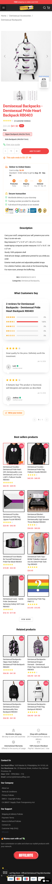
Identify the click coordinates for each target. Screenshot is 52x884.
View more (26, 619)
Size (4, 130)
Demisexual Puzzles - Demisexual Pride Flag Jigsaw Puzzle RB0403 (12, 516)
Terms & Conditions (9, 792)
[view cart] (48, 7)
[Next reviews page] (46, 419)
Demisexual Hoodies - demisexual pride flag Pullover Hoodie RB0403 (37, 469)
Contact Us (6, 825)
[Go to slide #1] (19, 95)
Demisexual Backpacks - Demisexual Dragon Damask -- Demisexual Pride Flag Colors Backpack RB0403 (38, 664)
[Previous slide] (5, 56)
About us (5, 788)
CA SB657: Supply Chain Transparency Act (18, 802)
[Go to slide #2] (33, 95)
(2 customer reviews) (22, 121)
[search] (44, 7)
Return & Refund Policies (11, 821)
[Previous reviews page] (34, 419)
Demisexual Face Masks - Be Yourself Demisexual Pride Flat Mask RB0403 (13, 559)
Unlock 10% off (5, 872)
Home (3, 16)
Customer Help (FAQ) (10, 828)
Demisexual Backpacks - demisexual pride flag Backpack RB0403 (37, 706)
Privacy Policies (8, 795)
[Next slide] (47, 56)
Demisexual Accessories (20, 16)
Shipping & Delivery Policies (12, 814)
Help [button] (47, 881)
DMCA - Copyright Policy (11, 799)
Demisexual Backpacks (11, 20)
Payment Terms (8, 818)
